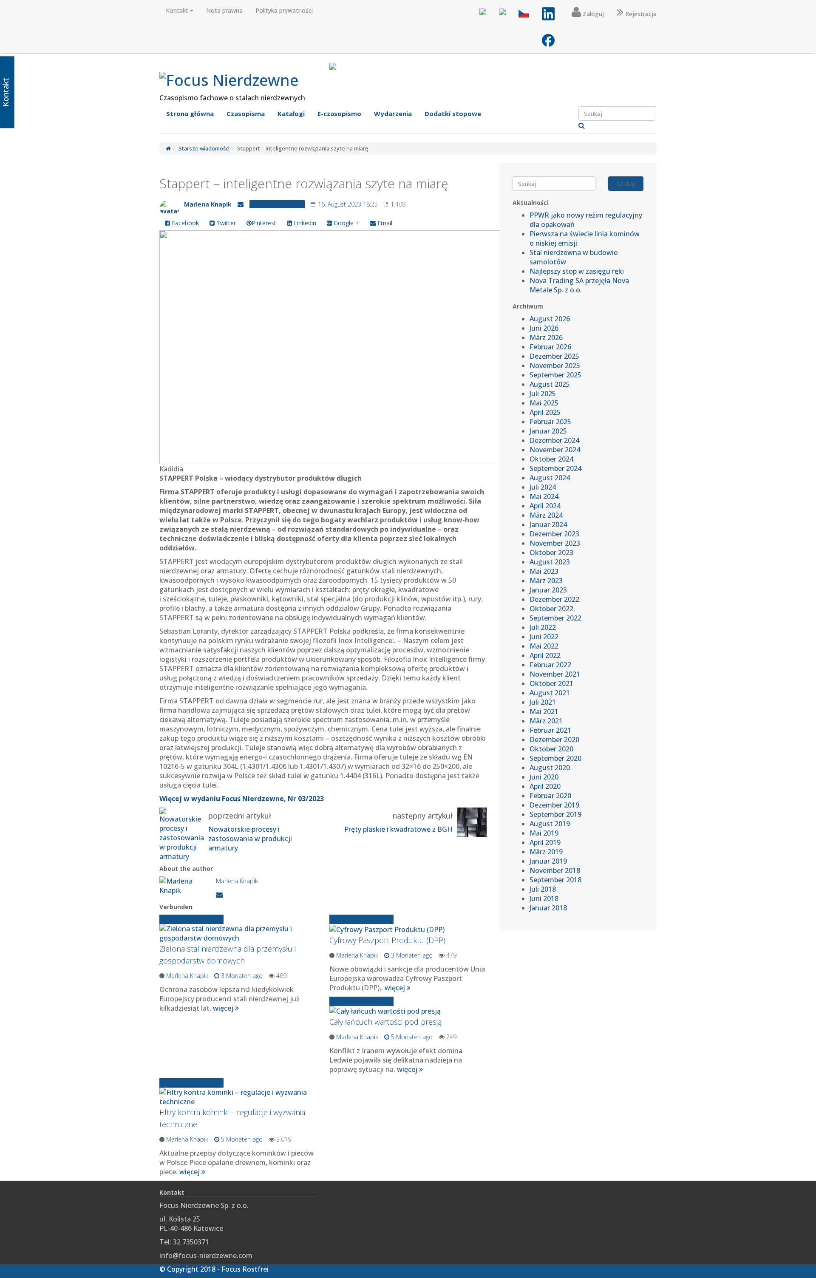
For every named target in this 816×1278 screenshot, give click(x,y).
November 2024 (555, 449)
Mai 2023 (544, 571)
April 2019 (545, 842)
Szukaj (626, 183)
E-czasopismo (339, 113)
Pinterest (264, 223)
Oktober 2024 (551, 459)
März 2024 (546, 515)
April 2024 (545, 505)
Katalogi (291, 113)
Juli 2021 (543, 702)
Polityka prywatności (284, 10)
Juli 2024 (543, 487)
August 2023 (550, 562)
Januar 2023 (548, 590)
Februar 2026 (550, 346)
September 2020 (555, 758)
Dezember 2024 (554, 440)
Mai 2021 (544, 711)
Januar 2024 (548, 524)
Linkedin (304, 223)
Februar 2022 (550, 664)
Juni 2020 (544, 777)
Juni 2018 (544, 898)
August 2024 (550, 477)
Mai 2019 (544, 833)
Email (384, 223)
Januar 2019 (548, 861)
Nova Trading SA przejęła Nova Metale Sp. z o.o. (579, 285)
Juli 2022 (543, 627)
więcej (224, 1008)
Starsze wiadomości (204, 148)
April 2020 (545, 786)
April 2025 (545, 412)
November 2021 (555, 674)
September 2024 (555, 468)
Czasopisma (246, 113)
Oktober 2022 (551, 608)
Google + (345, 223)
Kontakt (178, 10)
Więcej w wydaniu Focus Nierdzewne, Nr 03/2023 (241, 798)
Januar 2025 (548, 431)
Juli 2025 (543, 393)
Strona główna (190, 113)
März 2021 (546, 720)
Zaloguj (592, 14)
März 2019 (546, 851)
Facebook (184, 223)
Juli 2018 (543, 889)
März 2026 (546, 337)
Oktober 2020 (551, 749)
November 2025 (555, 365)
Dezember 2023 (554, 533)
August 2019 (550, 823)
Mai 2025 (544, 403)
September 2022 (555, 618)
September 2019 (555, 814)
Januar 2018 (548, 907)
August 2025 (550, 384)
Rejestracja (640, 14)
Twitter (225, 223)
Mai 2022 (544, 646)
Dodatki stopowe (453, 113)
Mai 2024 (544, 496)
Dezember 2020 (554, 739)
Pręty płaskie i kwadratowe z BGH (398, 829)
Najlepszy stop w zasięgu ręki (577, 271)
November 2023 (555, 543)
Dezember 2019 (554, 805)
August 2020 (550, 767)
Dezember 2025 (554, 356)
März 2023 (546, 580)
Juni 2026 (544, 328)
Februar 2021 (550, 730)
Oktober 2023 (551, 552)
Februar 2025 (550, 421)
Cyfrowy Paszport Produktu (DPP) (387, 940)
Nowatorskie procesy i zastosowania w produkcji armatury (250, 839)
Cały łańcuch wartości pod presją (385, 1022)
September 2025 (555, 375)
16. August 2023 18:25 (347, 204)
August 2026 (550, 318)
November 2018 (555, 870)
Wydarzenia (393, 113)
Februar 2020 (550, 795)
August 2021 (550, 692)
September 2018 (555, 879)
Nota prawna (224, 10)
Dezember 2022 (554, 599)
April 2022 (545, 655)
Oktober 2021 (551, 683)
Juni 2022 (544, 636)
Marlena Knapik (208, 204)
